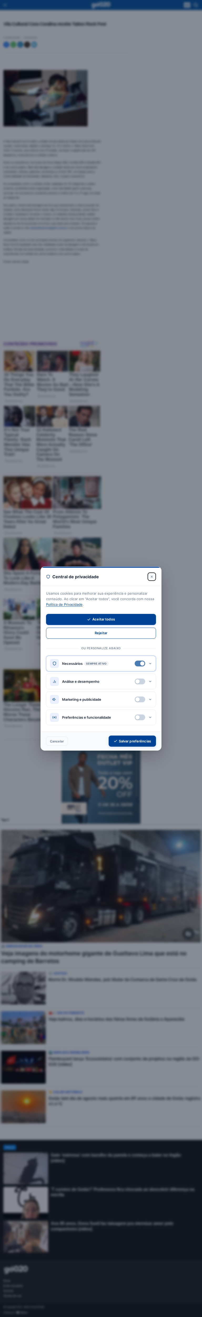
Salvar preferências (135, 741)
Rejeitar (101, 633)
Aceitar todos (103, 619)
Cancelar (57, 741)
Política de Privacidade (64, 604)
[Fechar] (152, 576)
